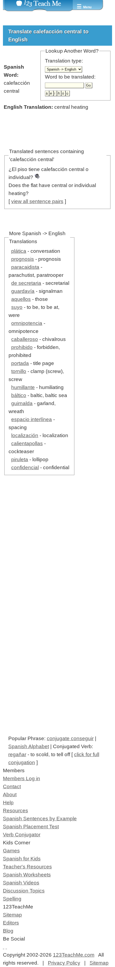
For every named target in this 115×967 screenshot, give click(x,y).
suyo (16, 307)
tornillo (18, 371)
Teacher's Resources (27, 866)
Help (8, 802)
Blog (8, 931)
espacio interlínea (31, 419)
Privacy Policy (64, 963)
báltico (18, 395)
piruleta (19, 459)
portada (20, 363)
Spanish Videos (21, 883)
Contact (12, 786)
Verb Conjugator (21, 834)
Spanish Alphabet (28, 746)
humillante (23, 387)
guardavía (22, 291)
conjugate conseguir (70, 738)
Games (11, 850)
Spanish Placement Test (31, 826)
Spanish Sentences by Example (40, 818)
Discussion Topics (24, 891)
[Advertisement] (57, 556)
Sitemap (12, 915)
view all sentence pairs (37, 201)
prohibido (22, 347)
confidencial (25, 467)
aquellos (21, 299)
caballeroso (24, 339)
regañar (17, 754)
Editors (11, 923)
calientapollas (27, 443)
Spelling (12, 899)
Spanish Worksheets (27, 874)
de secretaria (26, 283)
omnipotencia (26, 323)
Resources (15, 810)
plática (18, 251)
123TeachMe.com (73, 955)
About (10, 794)
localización (24, 435)
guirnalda (22, 403)
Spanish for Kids (22, 858)
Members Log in (21, 778)
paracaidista (25, 267)
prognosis (22, 259)
